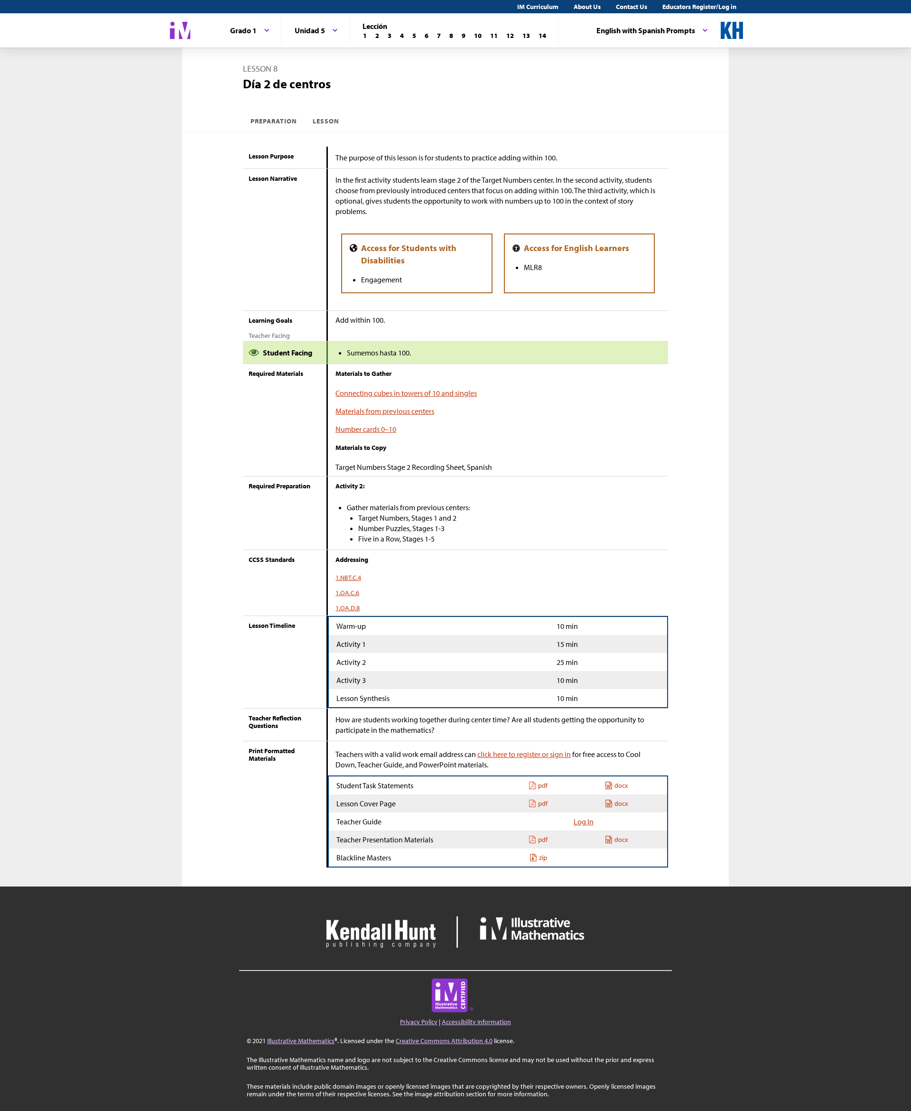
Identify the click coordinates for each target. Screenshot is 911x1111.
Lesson (326, 121)
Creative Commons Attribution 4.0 (444, 1040)
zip (543, 857)
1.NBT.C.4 (348, 577)
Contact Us (631, 6)
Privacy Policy (418, 1022)
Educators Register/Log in (699, 6)
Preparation (274, 121)
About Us (587, 6)
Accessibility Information (476, 1022)
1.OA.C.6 (347, 593)
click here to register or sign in (524, 754)
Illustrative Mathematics (301, 1040)
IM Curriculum (537, 6)
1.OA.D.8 (347, 608)
